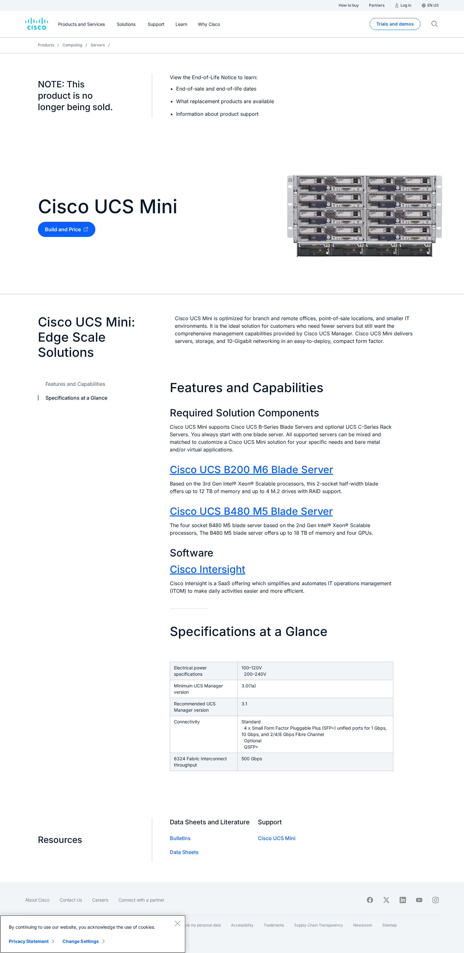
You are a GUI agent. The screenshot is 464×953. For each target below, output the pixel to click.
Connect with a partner (141, 900)
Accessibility (242, 925)
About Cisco (37, 900)
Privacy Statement (29, 941)
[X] (386, 900)
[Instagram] (435, 900)
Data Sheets (184, 852)
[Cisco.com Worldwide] (36, 24)
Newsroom (362, 925)
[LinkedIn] (403, 900)
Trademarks (274, 925)
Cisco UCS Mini (276, 838)
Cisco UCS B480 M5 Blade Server (251, 511)
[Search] (435, 24)
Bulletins (180, 838)
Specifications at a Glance (76, 398)
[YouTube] (419, 900)
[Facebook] (370, 900)
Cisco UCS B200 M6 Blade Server (251, 469)
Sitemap (389, 925)
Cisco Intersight (207, 569)
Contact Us (71, 900)
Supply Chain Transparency (318, 925)
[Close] (177, 923)
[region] (93, 934)
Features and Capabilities (75, 384)
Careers (100, 900)
